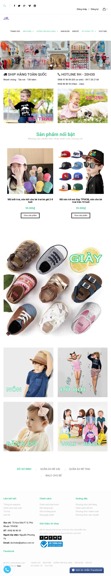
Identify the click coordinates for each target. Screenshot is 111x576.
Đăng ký (94, 9)
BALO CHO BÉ (54, 475)
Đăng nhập (82, 9)
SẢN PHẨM (27, 31)
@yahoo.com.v (26, 543)
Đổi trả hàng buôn (48, 511)
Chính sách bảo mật (12, 508)
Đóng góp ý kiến (47, 515)
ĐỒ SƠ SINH (24, 468)
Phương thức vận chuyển (87, 515)
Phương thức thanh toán (87, 511)
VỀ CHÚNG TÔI (88, 31)
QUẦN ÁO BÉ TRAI (79, 468)
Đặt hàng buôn (46, 508)
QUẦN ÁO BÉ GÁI (50, 468)
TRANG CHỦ (35, 563)
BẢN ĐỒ (88, 563)
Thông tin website (11, 504)
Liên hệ (6, 515)
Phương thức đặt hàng (86, 504)
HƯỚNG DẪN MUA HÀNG (46, 31)
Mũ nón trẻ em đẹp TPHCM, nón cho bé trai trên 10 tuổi (81, 200)
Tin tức (6, 511)
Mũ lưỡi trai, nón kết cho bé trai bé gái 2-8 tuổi (30, 200)
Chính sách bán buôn (49, 504)
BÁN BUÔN (79, 563)
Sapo (19, 566)
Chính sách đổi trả (84, 508)
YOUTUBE (49, 566)
